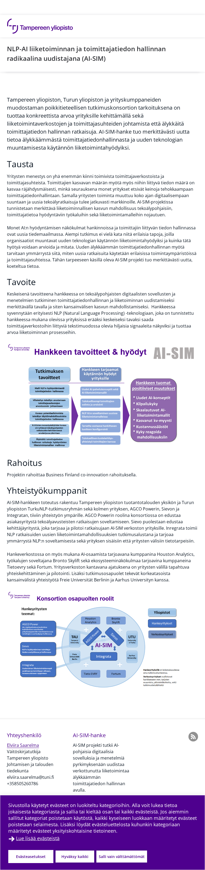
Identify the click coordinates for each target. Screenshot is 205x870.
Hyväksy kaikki (74, 856)
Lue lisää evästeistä (38, 838)
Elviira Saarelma (23, 745)
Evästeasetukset (31, 856)
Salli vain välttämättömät (122, 856)
